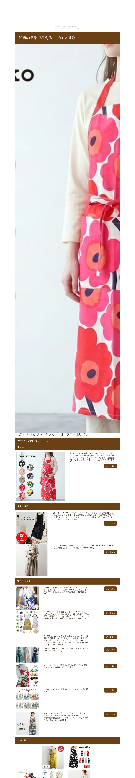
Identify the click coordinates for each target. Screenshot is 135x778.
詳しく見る (110, 466)
